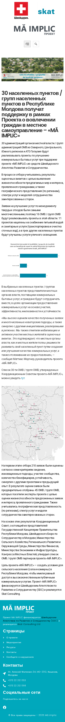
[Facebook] (4, 707)
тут (23, 378)
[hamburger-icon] (27, 44)
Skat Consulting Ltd (29, 624)
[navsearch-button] (36, 44)
